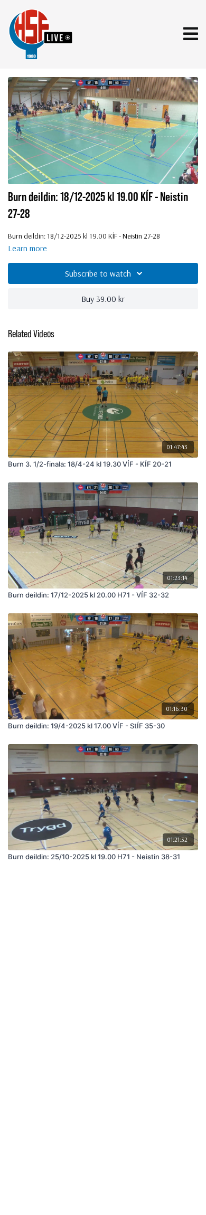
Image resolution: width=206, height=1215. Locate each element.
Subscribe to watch (98, 273)
